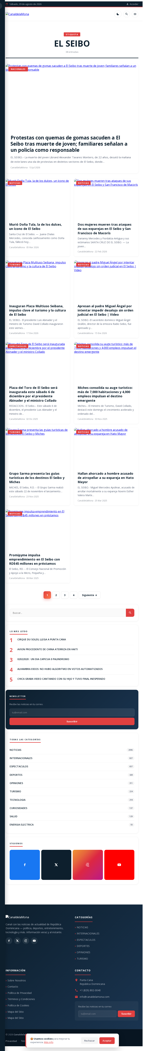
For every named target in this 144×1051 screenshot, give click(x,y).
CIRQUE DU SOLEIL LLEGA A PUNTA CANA (41, 639)
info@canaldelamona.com (94, 996)
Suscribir (72, 721)
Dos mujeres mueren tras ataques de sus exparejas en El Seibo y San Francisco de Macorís (104, 228)
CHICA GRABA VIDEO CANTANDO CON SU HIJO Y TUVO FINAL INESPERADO (61, 678)
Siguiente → (89, 595)
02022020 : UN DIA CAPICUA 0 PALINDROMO (43, 659)
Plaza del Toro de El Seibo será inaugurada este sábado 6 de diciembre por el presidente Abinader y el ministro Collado (33, 394)
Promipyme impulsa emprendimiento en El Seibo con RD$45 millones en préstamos (34, 559)
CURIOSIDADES (71, 808)
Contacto (13, 986)
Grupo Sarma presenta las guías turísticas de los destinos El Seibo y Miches (36, 477)
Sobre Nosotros (17, 980)
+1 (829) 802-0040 (90, 990)
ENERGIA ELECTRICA (71, 824)
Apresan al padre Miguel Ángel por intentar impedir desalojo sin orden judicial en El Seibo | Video (105, 310)
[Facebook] (25, 865)
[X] (56, 865)
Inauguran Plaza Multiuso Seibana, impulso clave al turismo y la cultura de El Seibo (37, 310)
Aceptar (107, 1040)
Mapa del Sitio (16, 1011)
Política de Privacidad (20, 993)
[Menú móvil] (135, 14)
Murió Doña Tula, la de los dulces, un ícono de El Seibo (35, 226)
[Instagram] (88, 865)
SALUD (71, 816)
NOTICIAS (71, 749)
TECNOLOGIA (71, 799)
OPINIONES (71, 783)
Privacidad (11, 1041)
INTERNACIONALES (71, 758)
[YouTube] (119, 865)
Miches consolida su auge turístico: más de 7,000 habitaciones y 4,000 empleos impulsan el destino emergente (105, 394)
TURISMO (71, 791)
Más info (48, 1042)
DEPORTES (71, 774)
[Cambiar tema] (118, 14)
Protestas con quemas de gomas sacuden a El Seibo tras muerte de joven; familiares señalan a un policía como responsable (69, 143)
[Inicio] (17, 14)
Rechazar (89, 1040)
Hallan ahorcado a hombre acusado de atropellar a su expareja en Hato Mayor (106, 477)
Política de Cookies (18, 1005)
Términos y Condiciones (21, 999)
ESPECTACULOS (71, 766)
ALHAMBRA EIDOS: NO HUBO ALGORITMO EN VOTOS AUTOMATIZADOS (60, 669)
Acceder (134, 4)
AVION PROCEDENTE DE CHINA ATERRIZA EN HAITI (47, 649)
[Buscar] (126, 14)
